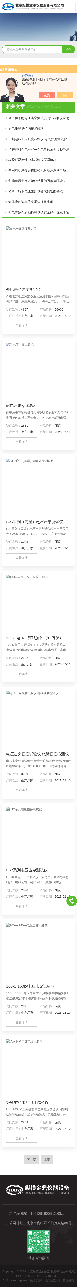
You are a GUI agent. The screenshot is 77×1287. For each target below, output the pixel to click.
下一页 (31, 1159)
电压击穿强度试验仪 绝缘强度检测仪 (37, 754)
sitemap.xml (19, 1280)
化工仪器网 (52, 1280)
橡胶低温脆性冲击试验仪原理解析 (32, 160)
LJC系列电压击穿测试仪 (27, 870)
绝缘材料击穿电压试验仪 (27, 1102)
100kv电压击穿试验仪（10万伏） (34, 638)
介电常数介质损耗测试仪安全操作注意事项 (38, 212)
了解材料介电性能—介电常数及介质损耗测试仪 (40, 149)
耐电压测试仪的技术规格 (26, 128)
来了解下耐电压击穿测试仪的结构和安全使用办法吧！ (40, 118)
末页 (47, 1159)
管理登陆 (68, 1280)
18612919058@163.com (49, 1213)
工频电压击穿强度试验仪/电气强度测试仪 (37, 139)
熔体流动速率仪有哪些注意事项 (30, 202)
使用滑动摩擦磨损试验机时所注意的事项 (37, 170)
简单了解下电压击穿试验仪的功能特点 (35, 191)
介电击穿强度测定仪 (23, 289)
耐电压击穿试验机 (21, 406)
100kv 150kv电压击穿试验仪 (30, 986)
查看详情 (22, 325)
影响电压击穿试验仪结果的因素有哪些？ (37, 181)
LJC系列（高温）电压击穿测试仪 (34, 522)
